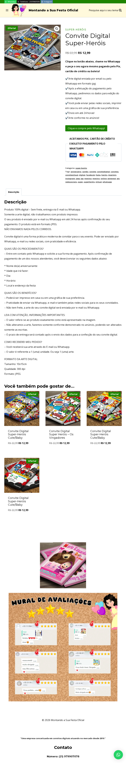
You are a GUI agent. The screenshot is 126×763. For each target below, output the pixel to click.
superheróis (89, 182)
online (104, 178)
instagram (70, 178)
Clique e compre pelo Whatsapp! (86, 128)
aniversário (76, 171)
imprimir (112, 175)
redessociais (71, 182)
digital (82, 175)
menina (88, 178)
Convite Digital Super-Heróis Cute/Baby (18, 434)
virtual (99, 182)
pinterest (112, 178)
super (80, 182)
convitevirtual (71, 175)
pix (118, 178)
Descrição (13, 192)
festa (98, 175)
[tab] (14, 192)
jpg (82, 178)
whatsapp (107, 182)
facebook (90, 175)
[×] (118, 754)
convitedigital (103, 171)
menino (96, 178)
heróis (104, 175)
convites (114, 171)
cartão (85, 171)
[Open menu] (7, 10)
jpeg (78, 178)
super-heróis (75, 29)
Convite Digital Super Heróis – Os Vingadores (61, 434)
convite (92, 171)
